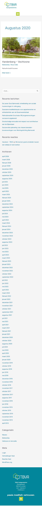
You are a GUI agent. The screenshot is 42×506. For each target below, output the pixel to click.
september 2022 (7, 277)
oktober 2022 (6, 274)
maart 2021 (6, 328)
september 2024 (7, 207)
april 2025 (5, 191)
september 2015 (7, 413)
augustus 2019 (7, 369)
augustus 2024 (7, 210)
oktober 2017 (6, 391)
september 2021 (7, 312)
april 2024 (5, 220)
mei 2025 (5, 188)
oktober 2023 (6, 239)
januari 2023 (6, 264)
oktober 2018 (6, 385)
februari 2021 (6, 331)
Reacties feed (6, 459)
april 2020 (5, 353)
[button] (18, 14)
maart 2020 (6, 356)
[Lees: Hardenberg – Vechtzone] (21, 47)
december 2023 (7, 233)
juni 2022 (5, 283)
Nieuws (4, 435)
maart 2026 (6, 159)
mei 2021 (5, 321)
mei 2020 (5, 350)
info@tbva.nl (21, 490)
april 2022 (5, 290)
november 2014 (7, 417)
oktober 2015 (6, 410)
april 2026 (5, 156)
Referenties (6, 65)
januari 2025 (6, 201)
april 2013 (5, 423)
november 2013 (7, 420)
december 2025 (7, 169)
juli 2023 (5, 245)
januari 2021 (6, 334)
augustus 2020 (7, 344)
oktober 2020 (6, 340)
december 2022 (7, 267)
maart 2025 (6, 194)
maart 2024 (6, 223)
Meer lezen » (6, 73)
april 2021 (5, 325)
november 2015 (7, 407)
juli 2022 (5, 280)
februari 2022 (6, 296)
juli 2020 (5, 347)
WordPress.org (7, 462)
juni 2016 (5, 404)
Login (4, 453)
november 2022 (7, 271)
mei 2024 (5, 217)
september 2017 (7, 394)
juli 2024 (5, 213)
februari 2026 (6, 163)
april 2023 (5, 255)
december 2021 (7, 302)
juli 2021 (5, 318)
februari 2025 (6, 198)
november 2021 (7, 306)
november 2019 (7, 363)
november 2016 (7, 401)
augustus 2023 (7, 242)
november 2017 (7, 388)
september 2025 (7, 175)
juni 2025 (5, 185)
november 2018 (7, 382)
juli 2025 (5, 182)
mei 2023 (5, 252)
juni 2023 (5, 248)
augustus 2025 (7, 179)
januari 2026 (6, 166)
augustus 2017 (7, 398)
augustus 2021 (7, 315)
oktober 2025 (6, 172)
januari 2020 (6, 360)
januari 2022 (6, 299)
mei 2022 (5, 286)
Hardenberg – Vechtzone (16, 61)
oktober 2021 (6, 309)
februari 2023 (6, 261)
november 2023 (7, 236)
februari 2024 (6, 226)
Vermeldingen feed (8, 456)
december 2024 (7, 204)
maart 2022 (6, 293)
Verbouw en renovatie (9, 441)
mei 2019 (5, 375)
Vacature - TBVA (7, 142)
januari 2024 (6, 229)
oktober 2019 (6, 366)
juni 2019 (5, 372)
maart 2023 (6, 258)
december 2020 (7, 337)
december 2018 (7, 379)
